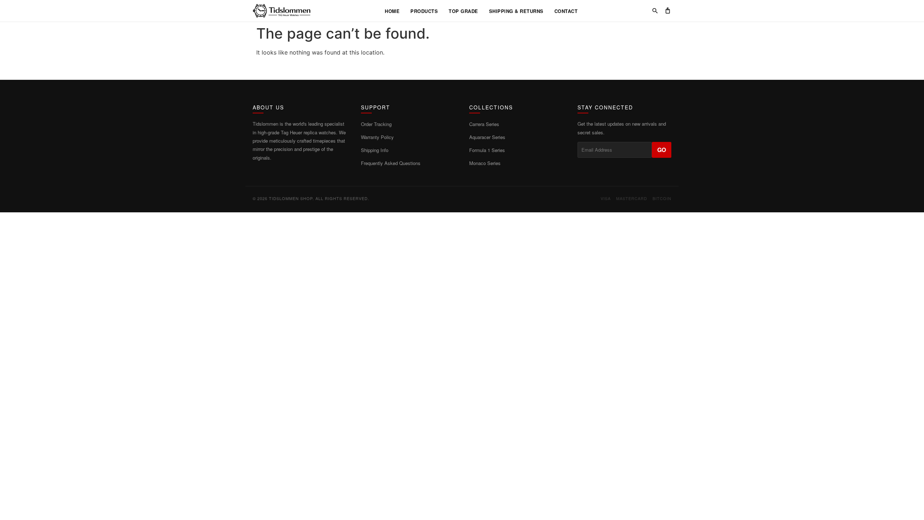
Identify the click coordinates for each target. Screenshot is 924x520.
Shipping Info (374, 150)
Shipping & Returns (516, 11)
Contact (566, 11)
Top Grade (463, 11)
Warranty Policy (377, 137)
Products (424, 11)
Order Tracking (376, 124)
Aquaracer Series (487, 137)
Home (392, 11)
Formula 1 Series (487, 150)
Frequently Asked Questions (390, 163)
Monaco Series (485, 163)
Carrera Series (484, 124)
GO (661, 150)
